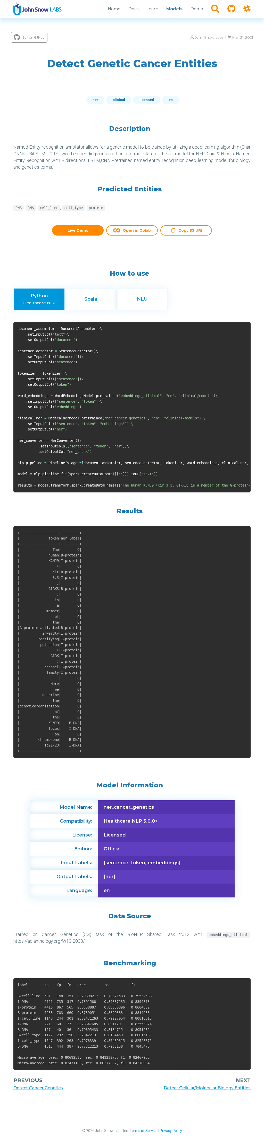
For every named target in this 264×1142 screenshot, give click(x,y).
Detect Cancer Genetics (38, 1087)
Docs (133, 8)
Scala (90, 299)
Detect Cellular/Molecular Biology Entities (207, 1087)
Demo (197, 8)
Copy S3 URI (190, 231)
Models (174, 8)
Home (114, 8)
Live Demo (78, 230)
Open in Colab (137, 230)
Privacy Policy (171, 1131)
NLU (142, 299)
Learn (152, 8)
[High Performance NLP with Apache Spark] (37, 9)
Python (39, 299)
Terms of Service (144, 1131)
